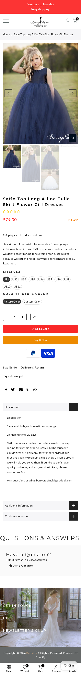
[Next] (72, 93)
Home (6, 34)
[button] (11, 211)
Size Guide (10, 367)
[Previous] (8, 93)
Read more (9, 263)
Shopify (40, 657)
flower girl (16, 376)
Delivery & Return (32, 367)
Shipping (8, 235)
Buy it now (40, 340)
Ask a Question (23, 565)
